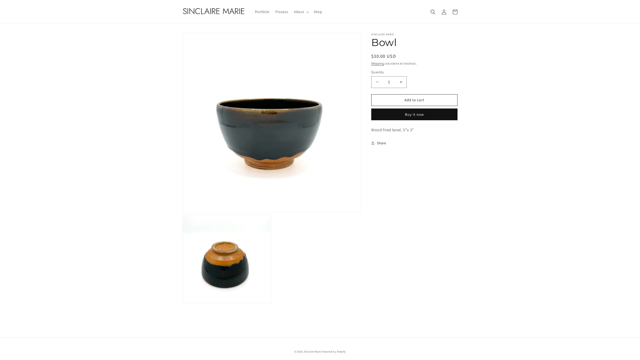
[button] (301, 11)
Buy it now (414, 114)
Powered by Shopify (334, 351)
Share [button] (381, 143)
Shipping (377, 63)
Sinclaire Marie (312, 351)
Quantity (377, 72)
